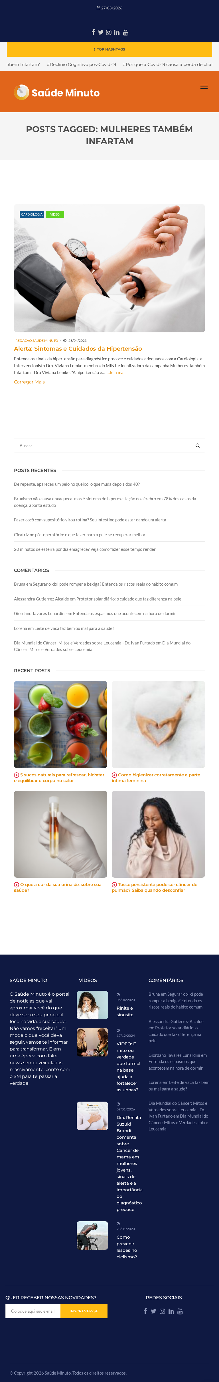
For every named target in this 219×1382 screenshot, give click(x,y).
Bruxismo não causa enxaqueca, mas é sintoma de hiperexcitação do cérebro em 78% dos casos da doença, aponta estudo (105, 502)
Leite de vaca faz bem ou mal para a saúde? (74, 628)
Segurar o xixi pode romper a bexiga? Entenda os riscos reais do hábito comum (105, 583)
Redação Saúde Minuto (36, 340)
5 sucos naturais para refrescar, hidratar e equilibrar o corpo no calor (59, 777)
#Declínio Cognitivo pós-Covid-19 (54, 64)
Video (55, 214)
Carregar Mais (29, 382)
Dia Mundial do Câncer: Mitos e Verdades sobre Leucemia (178, 1122)
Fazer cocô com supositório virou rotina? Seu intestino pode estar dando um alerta (90, 519)
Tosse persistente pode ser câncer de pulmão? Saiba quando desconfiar (154, 887)
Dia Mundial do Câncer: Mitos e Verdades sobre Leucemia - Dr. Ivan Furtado (84, 642)
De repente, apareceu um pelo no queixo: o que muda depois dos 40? (77, 484)
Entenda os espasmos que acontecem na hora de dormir (124, 613)
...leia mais (117, 372)
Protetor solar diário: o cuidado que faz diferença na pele (128, 598)
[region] (74, 1333)
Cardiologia (31, 214)
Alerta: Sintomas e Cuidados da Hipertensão (78, 348)
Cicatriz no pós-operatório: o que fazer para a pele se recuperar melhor (79, 534)
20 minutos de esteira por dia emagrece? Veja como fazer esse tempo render (85, 549)
